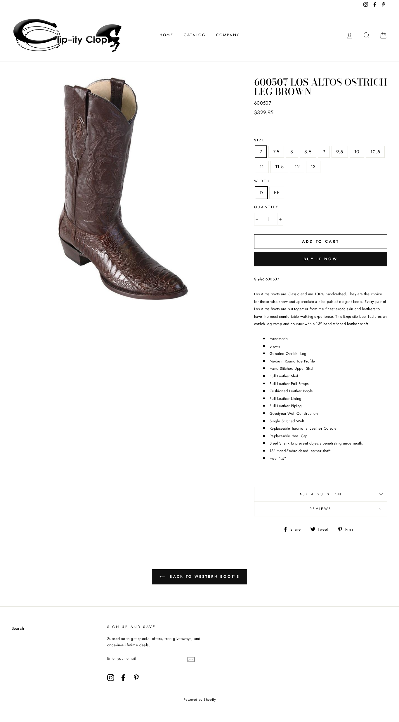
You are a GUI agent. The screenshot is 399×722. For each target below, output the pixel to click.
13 (313, 166)
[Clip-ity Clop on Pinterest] (136, 677)
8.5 (307, 151)
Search (18, 628)
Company (228, 35)
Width (262, 181)
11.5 (279, 166)
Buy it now (320, 259)
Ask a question (320, 494)
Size (259, 140)
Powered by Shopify (199, 699)
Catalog (195, 35)
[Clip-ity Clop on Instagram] (110, 677)
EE (277, 192)
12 (297, 166)
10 (357, 151)
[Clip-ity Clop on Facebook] (123, 677)
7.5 (276, 151)
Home (166, 35)
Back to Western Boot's (204, 576)
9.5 (339, 151)
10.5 (375, 151)
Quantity (266, 207)
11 (262, 166)
